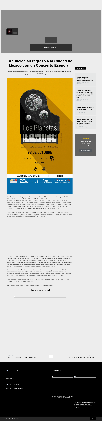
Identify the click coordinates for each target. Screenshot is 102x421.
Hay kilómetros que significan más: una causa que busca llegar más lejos (84, 79)
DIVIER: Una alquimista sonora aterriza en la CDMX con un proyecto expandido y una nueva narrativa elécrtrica (85, 94)
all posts (15, 32)
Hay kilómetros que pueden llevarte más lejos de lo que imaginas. (85, 109)
